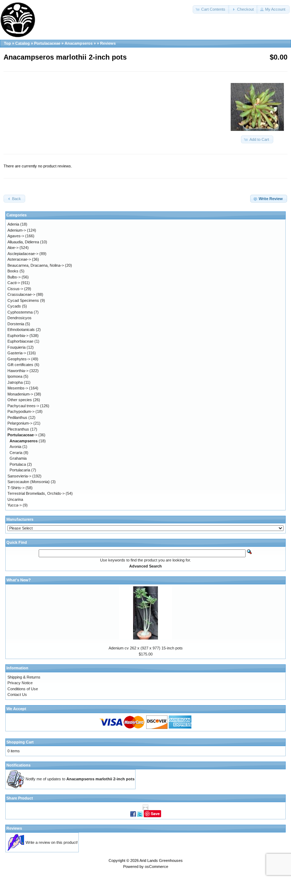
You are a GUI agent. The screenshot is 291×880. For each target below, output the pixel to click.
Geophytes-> (18, 359)
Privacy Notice (20, 683)
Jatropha (15, 382)
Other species (19, 400)
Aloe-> (12, 247)
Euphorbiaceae (20, 341)
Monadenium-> (20, 394)
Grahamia (18, 458)
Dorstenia (15, 324)
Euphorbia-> (17, 335)
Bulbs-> (14, 277)
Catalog (22, 43)
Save (155, 813)
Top (7, 43)
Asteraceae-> (19, 259)
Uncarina (15, 499)
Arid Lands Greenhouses (161, 860)
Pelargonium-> (19, 423)
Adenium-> (16, 230)
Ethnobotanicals (21, 329)
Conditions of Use (22, 689)
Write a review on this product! (52, 842)
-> (22, 435)
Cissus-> (15, 289)
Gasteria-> (16, 353)
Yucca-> (14, 505)
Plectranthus (18, 429)
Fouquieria (16, 347)
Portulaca (18, 464)
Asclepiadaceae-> (22, 253)
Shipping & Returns (23, 677)
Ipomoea (14, 376)
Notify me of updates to (80, 779)
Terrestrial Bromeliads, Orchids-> (36, 493)
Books (12, 271)
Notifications (18, 765)
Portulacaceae (47, 43)
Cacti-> (13, 283)
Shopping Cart (20, 742)
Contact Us (17, 694)
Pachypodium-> (20, 411)
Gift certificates (20, 364)
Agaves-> (15, 236)
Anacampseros (79, 43)
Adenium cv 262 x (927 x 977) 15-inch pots (146, 648)
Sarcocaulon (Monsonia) (28, 482)
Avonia (15, 446)
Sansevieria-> (19, 476)
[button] (211, 9)
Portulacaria (20, 470)
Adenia (13, 224)
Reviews (108, 43)
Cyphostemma (20, 312)
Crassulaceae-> (21, 294)
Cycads (14, 306)
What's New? (18, 580)
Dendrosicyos (19, 318)
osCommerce (156, 866)
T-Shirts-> (15, 488)
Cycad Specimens (23, 300)
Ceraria (16, 452)
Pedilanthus (17, 417)
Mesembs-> (17, 388)
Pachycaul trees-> (23, 406)
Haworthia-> (17, 371)
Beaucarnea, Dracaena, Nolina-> (35, 265)
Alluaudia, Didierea (23, 242)
